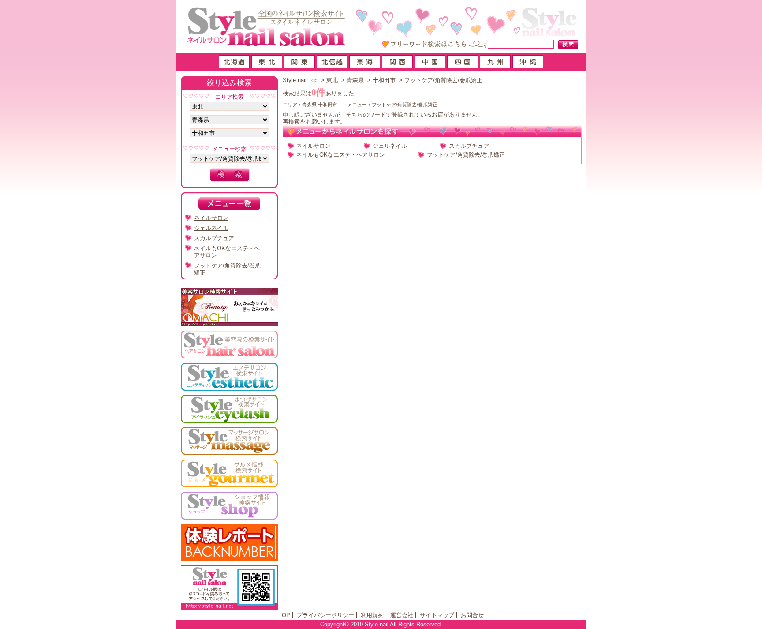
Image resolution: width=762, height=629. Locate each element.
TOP (284, 615)
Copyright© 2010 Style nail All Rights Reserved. (381, 624)
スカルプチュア (469, 146)
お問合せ (472, 615)
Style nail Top (300, 80)
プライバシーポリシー (325, 615)
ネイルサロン (313, 146)
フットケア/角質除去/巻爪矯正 (443, 80)
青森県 (355, 80)
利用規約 (372, 615)
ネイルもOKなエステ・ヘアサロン (340, 154)
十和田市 (384, 80)
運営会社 (401, 615)
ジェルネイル (390, 146)
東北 (332, 80)
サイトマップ (437, 615)
